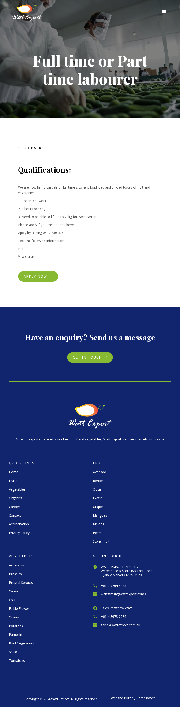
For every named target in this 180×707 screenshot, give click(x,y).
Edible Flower (19, 608)
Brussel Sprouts (21, 582)
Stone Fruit (101, 541)
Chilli (12, 600)
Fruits (13, 480)
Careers (15, 506)
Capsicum (16, 591)
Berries (98, 480)
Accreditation (19, 524)
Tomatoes (17, 660)
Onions (14, 617)
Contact (15, 515)
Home (13, 472)
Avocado (99, 472)
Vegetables (17, 489)
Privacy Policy (19, 532)
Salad (13, 652)
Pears (97, 532)
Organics (15, 498)
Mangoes (100, 515)
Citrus (97, 489)
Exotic (97, 498)
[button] (164, 12)
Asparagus (17, 565)
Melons (98, 524)
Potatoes (16, 626)
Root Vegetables (21, 643)
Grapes (98, 506)
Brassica (15, 574)
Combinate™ (146, 698)
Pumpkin (15, 634)
